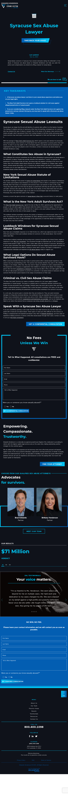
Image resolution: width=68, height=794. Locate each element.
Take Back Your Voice (35, 40)
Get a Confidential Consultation (45, 324)
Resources (33, 716)
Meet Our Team (34, 531)
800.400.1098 (33, 726)
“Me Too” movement (19, 241)
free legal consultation (17, 317)
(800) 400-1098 (34, 743)
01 (2, 565)
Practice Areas (34, 708)
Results (34, 711)
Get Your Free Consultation (12, 681)
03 (10, 565)
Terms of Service (46, 760)
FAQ (33, 760)
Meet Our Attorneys (47, 71)
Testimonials (34, 713)
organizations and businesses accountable (35, 299)
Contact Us (11, 71)
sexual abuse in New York (35, 196)
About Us (34, 703)
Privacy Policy (21, 760)
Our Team (34, 705)
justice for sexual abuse (33, 180)
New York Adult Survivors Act (15, 205)
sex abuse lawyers (34, 249)
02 (6, 565)
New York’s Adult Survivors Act (25, 141)
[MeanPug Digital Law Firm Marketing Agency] (34, 770)
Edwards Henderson (47, 313)
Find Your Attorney (52, 464)
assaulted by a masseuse (24, 268)
